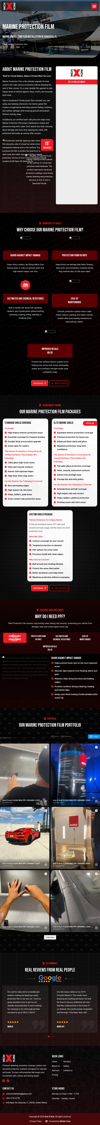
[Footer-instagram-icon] (8, 1081)
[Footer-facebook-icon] (3, 1081)
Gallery (66, 1066)
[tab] (14, 638)
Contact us (67, 1070)
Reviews (67, 1061)
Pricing (55, 1075)
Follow (95, 736)
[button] (94, 6)
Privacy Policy (36, 1121)
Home (5, 44)
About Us (56, 1066)
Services (56, 1070)
